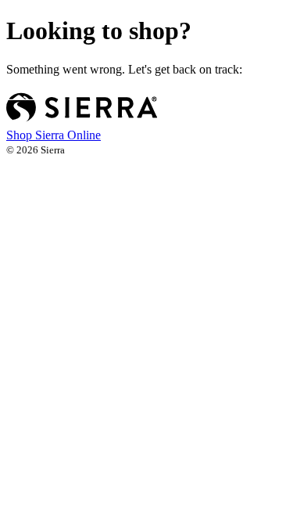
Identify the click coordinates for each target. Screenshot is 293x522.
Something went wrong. (124, 69)
